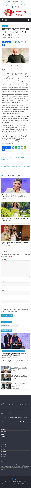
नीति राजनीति (16, 351)
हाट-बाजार (3, 439)
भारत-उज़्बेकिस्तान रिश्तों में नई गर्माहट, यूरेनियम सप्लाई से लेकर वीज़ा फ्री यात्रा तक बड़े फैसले (19, 385)
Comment (4, 259)
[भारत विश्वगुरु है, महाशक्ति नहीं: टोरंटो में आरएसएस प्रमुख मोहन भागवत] (15, 334)
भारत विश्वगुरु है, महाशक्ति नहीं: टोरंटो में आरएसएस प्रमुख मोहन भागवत (14, 355)
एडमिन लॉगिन (3, 431)
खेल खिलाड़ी (3, 451)
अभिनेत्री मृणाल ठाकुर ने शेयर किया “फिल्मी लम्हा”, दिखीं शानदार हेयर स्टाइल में (15, 219)
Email (3, 290)
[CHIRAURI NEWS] (2, 20)
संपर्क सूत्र (3, 434)
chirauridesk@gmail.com (22, 404)
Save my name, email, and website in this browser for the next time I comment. (15, 310)
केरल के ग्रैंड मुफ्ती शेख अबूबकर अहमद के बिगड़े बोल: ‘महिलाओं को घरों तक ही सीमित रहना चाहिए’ (19, 376)
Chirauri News (16, 37)
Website (3, 299)
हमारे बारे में (3, 427)
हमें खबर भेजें (3, 429)
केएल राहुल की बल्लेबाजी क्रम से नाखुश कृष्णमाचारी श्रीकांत (15, 167)
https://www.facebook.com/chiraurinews (16, 417)
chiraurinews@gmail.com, (9, 404)
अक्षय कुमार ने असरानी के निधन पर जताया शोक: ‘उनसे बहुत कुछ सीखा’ (15, 158)
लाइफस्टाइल (5, 26)
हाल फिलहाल (22, 351)
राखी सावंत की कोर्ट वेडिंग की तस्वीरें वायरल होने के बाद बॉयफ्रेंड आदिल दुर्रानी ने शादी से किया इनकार (15, 243)
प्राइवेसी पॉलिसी (4, 436)
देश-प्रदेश (10, 351)
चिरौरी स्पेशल (5, 351)
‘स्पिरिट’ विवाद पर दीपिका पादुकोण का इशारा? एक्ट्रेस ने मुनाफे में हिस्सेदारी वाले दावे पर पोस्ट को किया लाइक (15, 196)
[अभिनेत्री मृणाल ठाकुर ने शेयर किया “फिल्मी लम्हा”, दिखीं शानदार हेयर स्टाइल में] (15, 202)
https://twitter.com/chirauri (15, 422)
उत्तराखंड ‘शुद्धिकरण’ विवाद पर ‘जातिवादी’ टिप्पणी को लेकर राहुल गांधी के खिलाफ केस (19, 368)
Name (3, 281)
